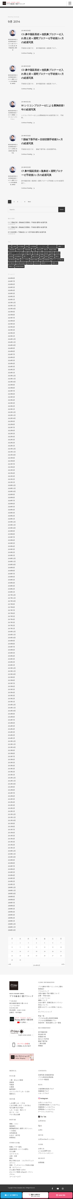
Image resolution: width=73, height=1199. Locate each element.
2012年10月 (12, 784)
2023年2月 (11, 406)
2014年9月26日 (26, 136)
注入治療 (12, 1151)
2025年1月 (11, 336)
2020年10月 (12, 491)
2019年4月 (11, 546)
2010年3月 (11, 878)
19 (44, 951)
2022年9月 (11, 421)
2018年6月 (11, 577)
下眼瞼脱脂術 (27, 249)
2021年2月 (11, 479)
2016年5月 (11, 653)
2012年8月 (11, 790)
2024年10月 (12, 345)
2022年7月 (11, 427)
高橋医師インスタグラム (46, 1107)
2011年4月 (11, 839)
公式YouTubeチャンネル (46, 1139)
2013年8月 (11, 753)
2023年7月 (11, 391)
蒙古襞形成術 (12, 259)
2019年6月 (11, 540)
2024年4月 (11, 363)
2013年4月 (11, 765)
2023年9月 (11, 385)
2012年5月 (11, 799)
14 (61, 947)
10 (28, 947)
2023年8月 (11, 388)
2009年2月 (11, 918)
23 (20, 955)
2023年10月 (12, 382)
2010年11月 (12, 854)
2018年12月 (12, 558)
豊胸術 (18, 259)
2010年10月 (12, 857)
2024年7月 (11, 354)
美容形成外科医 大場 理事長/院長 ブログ (12, 41)
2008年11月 (12, 927)
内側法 (30, 253)
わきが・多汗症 (14, 1135)
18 (36, 951)
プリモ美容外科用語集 (45, 1077)
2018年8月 (11, 570)
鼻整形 (13, 83)
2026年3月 (11, 293)
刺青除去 (12, 1137)
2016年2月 (11, 662)
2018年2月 (11, 589)
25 (36, 955)
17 (28, 951)
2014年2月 (11, 735)
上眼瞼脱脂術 (12, 249)
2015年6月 (11, 686)
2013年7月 (11, 756)
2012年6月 (11, 796)
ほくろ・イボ (14, 1112)
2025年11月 (12, 305)
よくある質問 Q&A (44, 1151)
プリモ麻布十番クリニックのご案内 (50, 986)
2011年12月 (12, 814)
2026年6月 (11, 284)
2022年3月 (11, 439)
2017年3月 (11, 622)
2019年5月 (11, 543)
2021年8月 (11, 461)
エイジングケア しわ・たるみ (19, 1091)
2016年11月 (12, 634)
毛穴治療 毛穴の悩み (16, 1107)
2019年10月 (12, 528)
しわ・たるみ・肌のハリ (17, 1110)
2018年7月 (11, 574)
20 (52, 951)
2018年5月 (11, 580)
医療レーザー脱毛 (15, 1147)
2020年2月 (11, 516)
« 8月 (9, 964)
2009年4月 (11, 912)
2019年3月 (11, 549)
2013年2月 (11, 772)
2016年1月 (11, 665)
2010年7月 (11, 866)
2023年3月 (11, 403)
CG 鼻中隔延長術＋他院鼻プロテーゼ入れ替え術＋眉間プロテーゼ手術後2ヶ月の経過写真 (42, 38)
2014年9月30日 (26, 30)
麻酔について (42, 1000)
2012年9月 (11, 787)
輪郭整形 (12, 1089)
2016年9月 (11, 641)
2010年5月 (11, 872)
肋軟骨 (46, 256)
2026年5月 (11, 287)
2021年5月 (11, 470)
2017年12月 (12, 595)
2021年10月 (12, 455)
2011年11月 (12, 817)
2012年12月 (12, 778)
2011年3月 (11, 842)
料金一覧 (41, 1016)
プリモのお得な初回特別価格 (48, 1018)
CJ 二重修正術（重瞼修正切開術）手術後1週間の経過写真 (27, 222)
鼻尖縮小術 (37, 263)
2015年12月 (12, 668)
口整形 (11, 1087)
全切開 (25, 253)
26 (44, 955)
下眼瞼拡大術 (20, 249)
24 (28, 955)
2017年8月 (11, 607)
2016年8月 (11, 644)
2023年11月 (12, 379)
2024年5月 (11, 360)
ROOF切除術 (21, 246)
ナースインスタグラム (45, 1111)
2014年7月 (11, 720)
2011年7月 (11, 829)
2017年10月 (12, 601)
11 (36, 947)
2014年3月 (11, 732)
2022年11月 (12, 415)
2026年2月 (11, 296)
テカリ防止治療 (14, 1114)
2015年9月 (11, 677)
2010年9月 (11, 860)
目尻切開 (58, 253)
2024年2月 (11, 369)
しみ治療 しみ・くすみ (17, 1103)
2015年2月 (11, 698)
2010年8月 (11, 863)
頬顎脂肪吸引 (47, 259)
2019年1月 (11, 555)
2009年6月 (11, 906)
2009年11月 (12, 890)
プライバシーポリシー (45, 1153)
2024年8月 (11, 351)
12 (44, 947)
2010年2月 (11, 881)
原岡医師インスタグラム (46, 1109)
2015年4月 (11, 692)
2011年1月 (11, 848)
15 (12, 951)
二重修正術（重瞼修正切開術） (50, 249)
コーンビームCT (15, 1176)
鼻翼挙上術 (55, 263)
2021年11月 (12, 452)
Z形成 (26, 246)
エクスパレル (14, 1154)
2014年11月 (12, 708)
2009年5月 (11, 909)
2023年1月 (11, 409)
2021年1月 (11, 482)
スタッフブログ (43, 1093)
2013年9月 (11, 750)
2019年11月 (12, 525)
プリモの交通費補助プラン (47, 1020)
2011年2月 (11, 845)
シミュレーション (44, 998)
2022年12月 (12, 412)
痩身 (10, 1158)
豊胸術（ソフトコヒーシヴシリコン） (12, 117)
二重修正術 (38, 249)
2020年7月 (11, 500)
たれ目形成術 (33, 246)
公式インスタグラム (45, 1102)
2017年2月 (11, 625)
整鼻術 (52, 253)
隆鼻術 (40, 259)
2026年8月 (11, 278)
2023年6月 (11, 394)
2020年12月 (12, 485)
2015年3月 (11, 695)
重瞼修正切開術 (34, 259)
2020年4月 (11, 510)
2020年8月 (11, 497)
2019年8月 (11, 534)
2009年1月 (11, 921)
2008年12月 (12, 924)
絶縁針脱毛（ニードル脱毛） (19, 1149)
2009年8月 (11, 899)
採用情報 (41, 1162)
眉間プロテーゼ (27, 256)
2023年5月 (11, 397)
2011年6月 (11, 832)
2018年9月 (11, 567)
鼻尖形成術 (30, 263)
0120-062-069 (13, 1008)
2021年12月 (12, 449)
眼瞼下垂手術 (35, 256)
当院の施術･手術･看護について (49, 993)
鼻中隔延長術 (12, 263)
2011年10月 (12, 820)
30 (20, 960)
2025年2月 (11, 333)
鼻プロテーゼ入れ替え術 (57, 259)
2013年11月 (12, 744)
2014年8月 (11, 717)
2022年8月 (11, 424)
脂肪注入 (58, 256)
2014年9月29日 (26, 66)
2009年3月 (11, 915)
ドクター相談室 (43, 1079)
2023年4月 (11, 400)
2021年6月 (11, 467)
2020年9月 (11, 494)
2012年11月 (12, 781)
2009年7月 (11, 903)
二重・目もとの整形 (16, 1080)
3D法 (10, 246)
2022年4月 (11, 436)
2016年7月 (11, 647)
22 (12, 955)
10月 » (63, 964)
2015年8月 (11, 680)
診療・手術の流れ (44, 996)
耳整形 (11, 1084)
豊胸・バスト (14, 1124)
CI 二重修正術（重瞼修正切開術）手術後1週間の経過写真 (27, 227)
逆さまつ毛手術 (25, 259)
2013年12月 (12, 741)
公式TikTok (42, 1121)
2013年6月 (11, 759)
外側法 (39, 253)
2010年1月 (11, 884)
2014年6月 (11, 723)
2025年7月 (11, 318)
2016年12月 (12, 631)
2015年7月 (11, 683)
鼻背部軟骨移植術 (19, 266)
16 (20, 951)
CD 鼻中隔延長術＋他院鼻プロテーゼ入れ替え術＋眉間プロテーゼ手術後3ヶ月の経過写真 (42, 73)
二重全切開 (42, 1043)
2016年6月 (11, 650)
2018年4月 (11, 583)
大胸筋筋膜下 (46, 253)
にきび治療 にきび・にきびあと (20, 1105)
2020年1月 (11, 519)
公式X (40, 1130)
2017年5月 (11, 616)
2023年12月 (12, 376)
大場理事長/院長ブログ (46, 1089)
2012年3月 (11, 805)
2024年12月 (12, 339)
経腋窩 (41, 256)
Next (29, 201)
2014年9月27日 (26, 102)
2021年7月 (11, 464)
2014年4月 (11, 729)
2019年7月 (11, 537)
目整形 (13, 148)
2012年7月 (11, 793)
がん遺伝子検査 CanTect (17, 1170)
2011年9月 (11, 823)
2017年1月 (11, 628)
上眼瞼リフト (61, 246)
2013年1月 (11, 775)
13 (52, 947)
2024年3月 (11, 366)
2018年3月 (11, 586)
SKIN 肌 (12, 1099)
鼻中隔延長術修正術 (21, 263)
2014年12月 (12, 705)
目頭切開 (11, 256)
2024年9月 (11, 348)
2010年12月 (12, 851)
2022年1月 (11, 446)
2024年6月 (11, 357)
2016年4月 (11, 656)
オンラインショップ (45, 1012)
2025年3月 (11, 330)
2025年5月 (11, 324)
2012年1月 (11, 811)
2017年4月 (11, 619)
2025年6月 (11, 321)
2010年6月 (11, 869)
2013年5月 (11, 762)
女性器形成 (13, 1133)
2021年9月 (11, 458)
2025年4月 (11, 327)
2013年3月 (11, 768)
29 (12, 960)
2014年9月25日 (26, 167)
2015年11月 (12, 671)
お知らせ (41, 1148)
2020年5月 (11, 506)
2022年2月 (11, 443)
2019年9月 (11, 531)
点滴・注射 (13, 1156)
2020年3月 (11, 513)
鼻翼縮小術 (11, 266)
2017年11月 (12, 598)
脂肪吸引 (52, 256)
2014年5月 (11, 726)
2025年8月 (11, 315)
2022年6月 (11, 430)
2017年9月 (11, 604)
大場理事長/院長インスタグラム (49, 1105)
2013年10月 (12, 747)
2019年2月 (11, 552)
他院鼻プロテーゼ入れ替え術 (15, 253)
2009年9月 (11, 896)
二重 (33, 249)
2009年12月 (12, 887)
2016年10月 (12, 637)
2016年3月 (11, 659)
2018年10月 (12, 564)
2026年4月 (11, 290)
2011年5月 (11, 835)
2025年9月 (11, 312)
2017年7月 (11, 610)
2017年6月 (11, 613)
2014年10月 (12, 711)
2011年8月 (11, 826)
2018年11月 (12, 561)
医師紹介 (41, 989)
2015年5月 (11, 689)
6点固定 (14, 246)
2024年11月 (12, 342)
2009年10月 (12, 893)
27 (52, 955)
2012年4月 (11, 802)
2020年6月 (11, 503)
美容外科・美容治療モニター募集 (49, 1023)
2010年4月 (11, 875)
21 (61, 951)
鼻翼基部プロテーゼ (46, 263)
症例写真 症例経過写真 (46, 1075)
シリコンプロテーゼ (42, 246)
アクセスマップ (43, 991)
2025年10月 (12, 308)
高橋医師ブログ (43, 1091)
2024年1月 (11, 372)
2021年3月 (11, 476)
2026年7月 (11, 281)
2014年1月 (11, 738)
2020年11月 (12, 488)
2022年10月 (12, 418)
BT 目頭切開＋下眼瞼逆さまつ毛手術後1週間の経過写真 (27, 232)
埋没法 (34, 253)
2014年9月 (11, 714)
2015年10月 (12, 674)
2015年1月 (11, 701)
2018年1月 (11, 592)
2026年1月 (11, 299)
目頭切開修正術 (18, 256)
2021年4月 (11, 473)
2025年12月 (12, 302)
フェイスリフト (52, 246)
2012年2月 (11, 808)
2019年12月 (12, 522)
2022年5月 (11, 433)
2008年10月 (12, 930)
